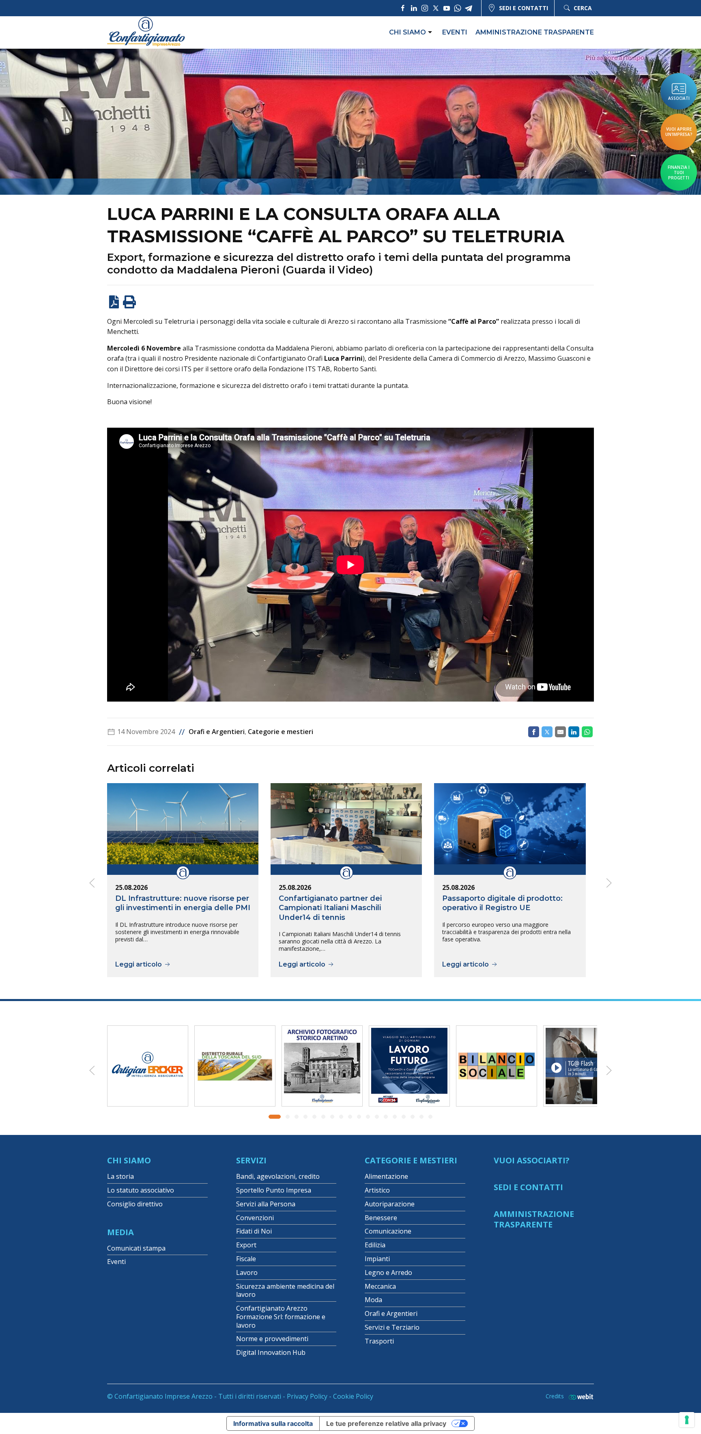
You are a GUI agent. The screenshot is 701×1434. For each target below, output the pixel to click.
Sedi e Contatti (528, 1187)
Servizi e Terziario (392, 1327)
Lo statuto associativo (140, 1190)
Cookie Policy (353, 1396)
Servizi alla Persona (265, 1203)
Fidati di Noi (254, 1231)
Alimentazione (386, 1176)
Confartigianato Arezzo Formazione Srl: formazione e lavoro (280, 1317)
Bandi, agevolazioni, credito (278, 1176)
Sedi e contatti (523, 8)
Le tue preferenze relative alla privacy (386, 1423)
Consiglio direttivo (135, 1203)
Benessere (381, 1217)
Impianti (377, 1258)
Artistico (377, 1190)
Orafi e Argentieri (217, 731)
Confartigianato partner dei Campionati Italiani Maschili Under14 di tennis (330, 908)
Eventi (454, 32)
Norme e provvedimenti (272, 1338)
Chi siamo (407, 32)
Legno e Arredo (388, 1272)
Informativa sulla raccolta (273, 1423)
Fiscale (246, 1258)
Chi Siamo (129, 1160)
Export (246, 1244)
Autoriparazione (390, 1203)
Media (120, 1232)
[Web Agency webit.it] (579, 1396)
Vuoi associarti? (532, 1160)
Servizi (251, 1160)
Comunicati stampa (136, 1248)
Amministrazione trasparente (534, 32)
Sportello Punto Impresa (273, 1190)
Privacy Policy (307, 1396)
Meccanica (380, 1286)
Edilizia (375, 1244)
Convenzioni (255, 1217)
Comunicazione (388, 1231)
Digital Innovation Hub (270, 1352)
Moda (373, 1299)
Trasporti (379, 1341)
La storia (120, 1176)
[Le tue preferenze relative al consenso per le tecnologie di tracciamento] (687, 1420)
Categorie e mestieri (280, 731)
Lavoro (247, 1272)
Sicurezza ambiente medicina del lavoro (285, 1290)
